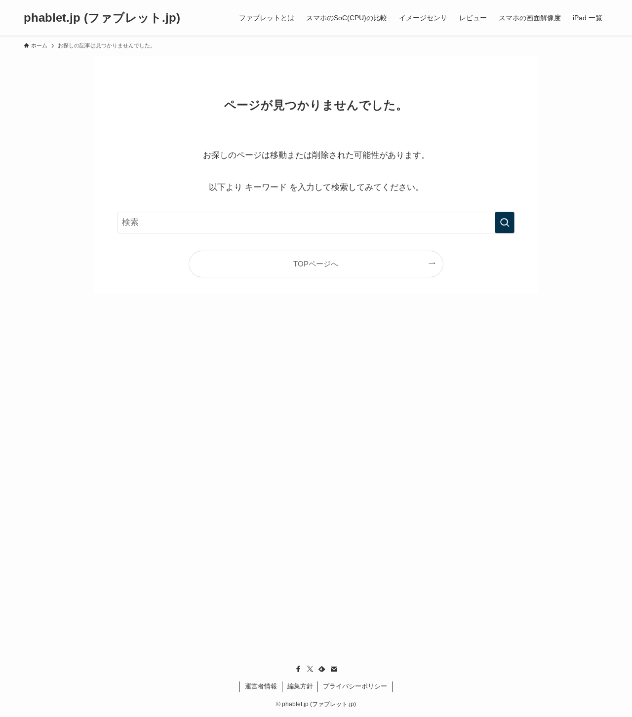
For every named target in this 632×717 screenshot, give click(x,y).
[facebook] (298, 669)
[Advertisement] (316, 499)
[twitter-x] (310, 669)
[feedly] (321, 669)
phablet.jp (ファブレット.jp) (102, 18)
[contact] (333, 669)
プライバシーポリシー (355, 686)
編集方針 (300, 686)
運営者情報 (261, 686)
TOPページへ (315, 264)
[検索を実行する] (504, 222)
